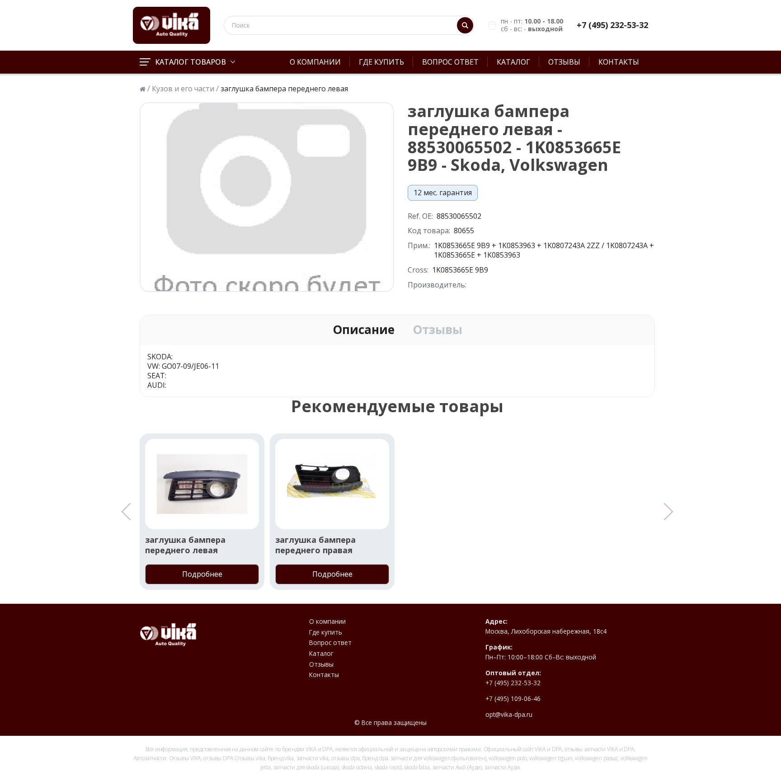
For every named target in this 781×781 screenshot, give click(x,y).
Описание (364, 330)
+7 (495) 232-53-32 (612, 25)
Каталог (513, 62)
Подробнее (202, 574)
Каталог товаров (190, 62)
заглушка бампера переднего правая (315, 545)
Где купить (381, 62)
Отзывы (564, 62)
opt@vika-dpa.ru (508, 714)
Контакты (618, 62)
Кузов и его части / (185, 89)
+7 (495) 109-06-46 (513, 699)
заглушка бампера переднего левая (185, 545)
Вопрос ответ (450, 62)
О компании (315, 62)
